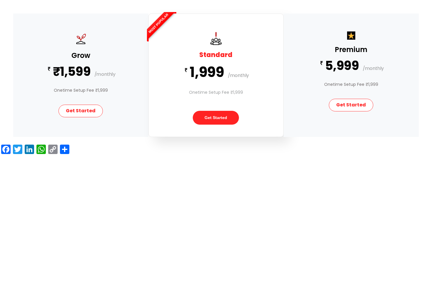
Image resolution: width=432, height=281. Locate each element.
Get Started (81, 110)
